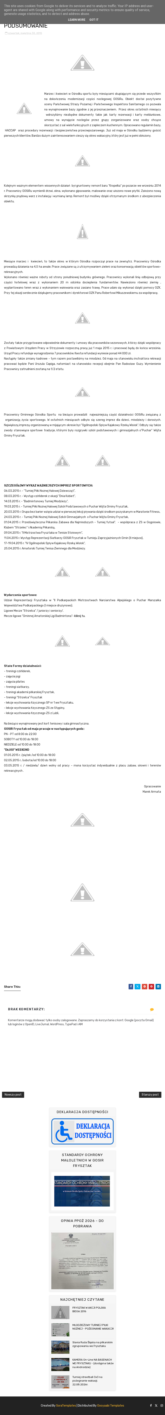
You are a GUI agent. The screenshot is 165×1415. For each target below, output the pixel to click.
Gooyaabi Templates (110, 1405)
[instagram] (162, 1406)
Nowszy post (13, 1094)
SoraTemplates (66, 1405)
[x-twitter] (156, 1406)
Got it (94, 19)
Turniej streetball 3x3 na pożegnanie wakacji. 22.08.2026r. (87, 1380)
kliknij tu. (80, 616)
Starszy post (150, 1094)
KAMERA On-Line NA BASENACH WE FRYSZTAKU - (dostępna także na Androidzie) (93, 1363)
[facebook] (151, 1406)
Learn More (76, 19)
